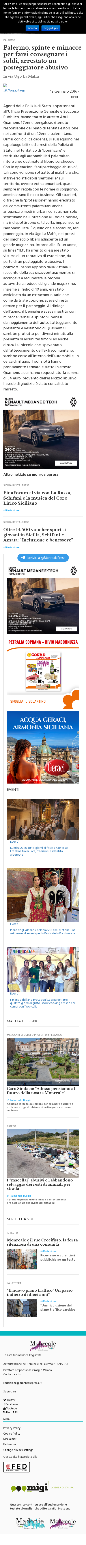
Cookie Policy (11, 1434)
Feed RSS (12, 1413)
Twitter (10, 1400)
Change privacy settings (18, 1450)
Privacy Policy (12, 1428)
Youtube (11, 1409)
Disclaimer (9, 1439)
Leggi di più (51, 28)
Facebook (11, 1404)
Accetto (32, 28)
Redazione (10, 1445)
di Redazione (14, 91)
